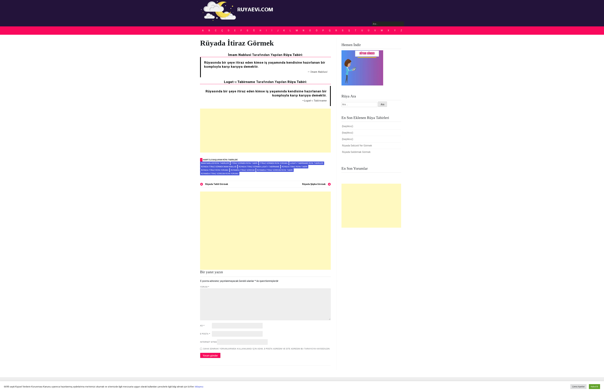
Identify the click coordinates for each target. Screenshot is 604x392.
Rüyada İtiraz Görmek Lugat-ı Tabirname (259, 167)
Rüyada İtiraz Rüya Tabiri (294, 167)
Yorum (204, 287)
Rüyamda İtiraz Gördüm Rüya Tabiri (275, 170)
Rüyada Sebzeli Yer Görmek (357, 145)
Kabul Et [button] (594, 386)
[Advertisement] (265, 131)
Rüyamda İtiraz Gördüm (243, 170)
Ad (202, 326)
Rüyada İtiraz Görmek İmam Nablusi (218, 167)
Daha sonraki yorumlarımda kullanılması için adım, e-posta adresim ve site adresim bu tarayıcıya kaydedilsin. (266, 349)
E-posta (205, 334)
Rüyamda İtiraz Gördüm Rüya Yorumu (219, 174)
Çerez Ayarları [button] (578, 386)
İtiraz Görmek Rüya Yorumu (274, 163)
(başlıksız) (347, 126)
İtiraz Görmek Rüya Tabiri (244, 163)
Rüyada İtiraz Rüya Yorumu (214, 170)
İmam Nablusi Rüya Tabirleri (215, 163)
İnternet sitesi (208, 342)
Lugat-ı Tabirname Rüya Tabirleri (306, 163)
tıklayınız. (199, 386)
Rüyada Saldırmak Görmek (356, 152)
